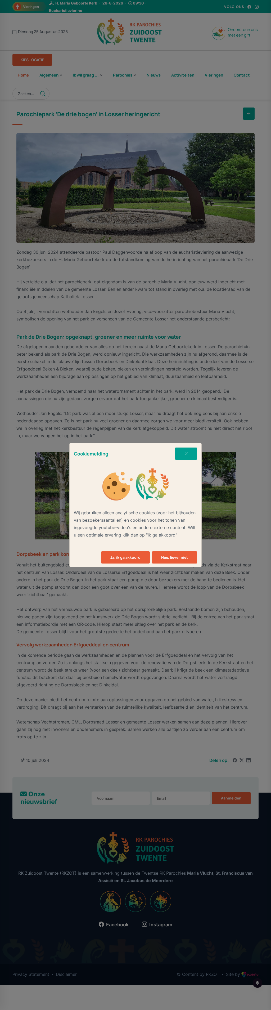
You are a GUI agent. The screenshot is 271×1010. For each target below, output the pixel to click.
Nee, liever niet (174, 557)
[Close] (186, 454)
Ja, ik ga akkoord (125, 557)
